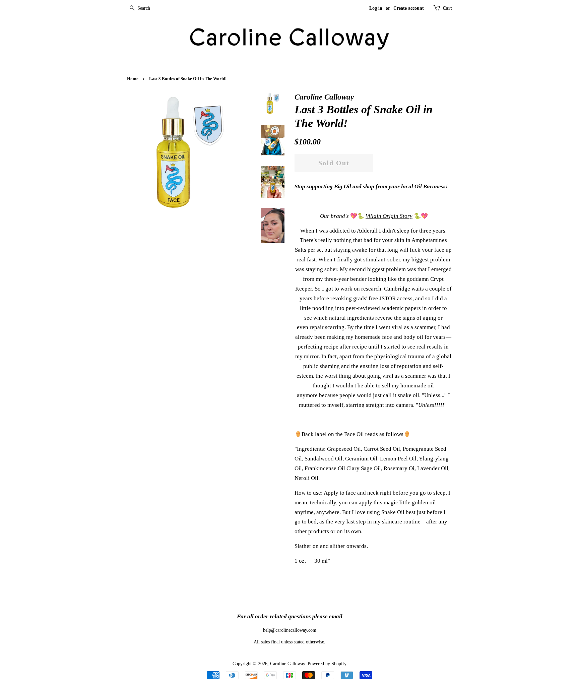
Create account (408, 8)
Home (132, 78)
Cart (447, 8)
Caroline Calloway (287, 663)
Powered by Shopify (327, 663)
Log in (375, 8)
